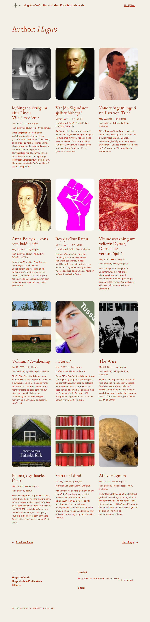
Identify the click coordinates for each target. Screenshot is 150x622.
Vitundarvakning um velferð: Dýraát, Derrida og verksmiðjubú (117, 246)
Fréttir (78, 123)
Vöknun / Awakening (31, 361)
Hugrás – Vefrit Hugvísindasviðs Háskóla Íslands (54, 5)
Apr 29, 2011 (18, 367)
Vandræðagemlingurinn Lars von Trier (117, 110)
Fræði (71, 123)
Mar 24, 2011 (105, 481)
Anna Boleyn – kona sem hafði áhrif (30, 241)
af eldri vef (19, 128)
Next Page (130, 542)
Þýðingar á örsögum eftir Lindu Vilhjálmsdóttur (29, 113)
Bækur (28, 128)
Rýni (35, 128)
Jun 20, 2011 (18, 123)
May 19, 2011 (18, 249)
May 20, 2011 (105, 118)
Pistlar (85, 123)
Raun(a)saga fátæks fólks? (28, 478)
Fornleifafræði (119, 485)
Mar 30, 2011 (105, 367)
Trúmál (15, 257)
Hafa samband (126, 580)
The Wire (107, 361)
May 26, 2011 (62, 118)
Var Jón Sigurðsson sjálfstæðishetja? (72, 110)
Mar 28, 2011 (62, 481)
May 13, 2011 (62, 244)
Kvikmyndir (117, 123)
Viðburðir (69, 126)
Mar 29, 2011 (18, 486)
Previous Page (22, 542)
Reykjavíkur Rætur (72, 239)
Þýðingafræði (44, 128)
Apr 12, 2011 (61, 367)
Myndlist (29, 371)
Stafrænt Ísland (68, 475)
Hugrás (34, 123)
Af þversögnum (112, 475)
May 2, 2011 (105, 259)
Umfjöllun (129, 5)
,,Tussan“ (63, 361)
